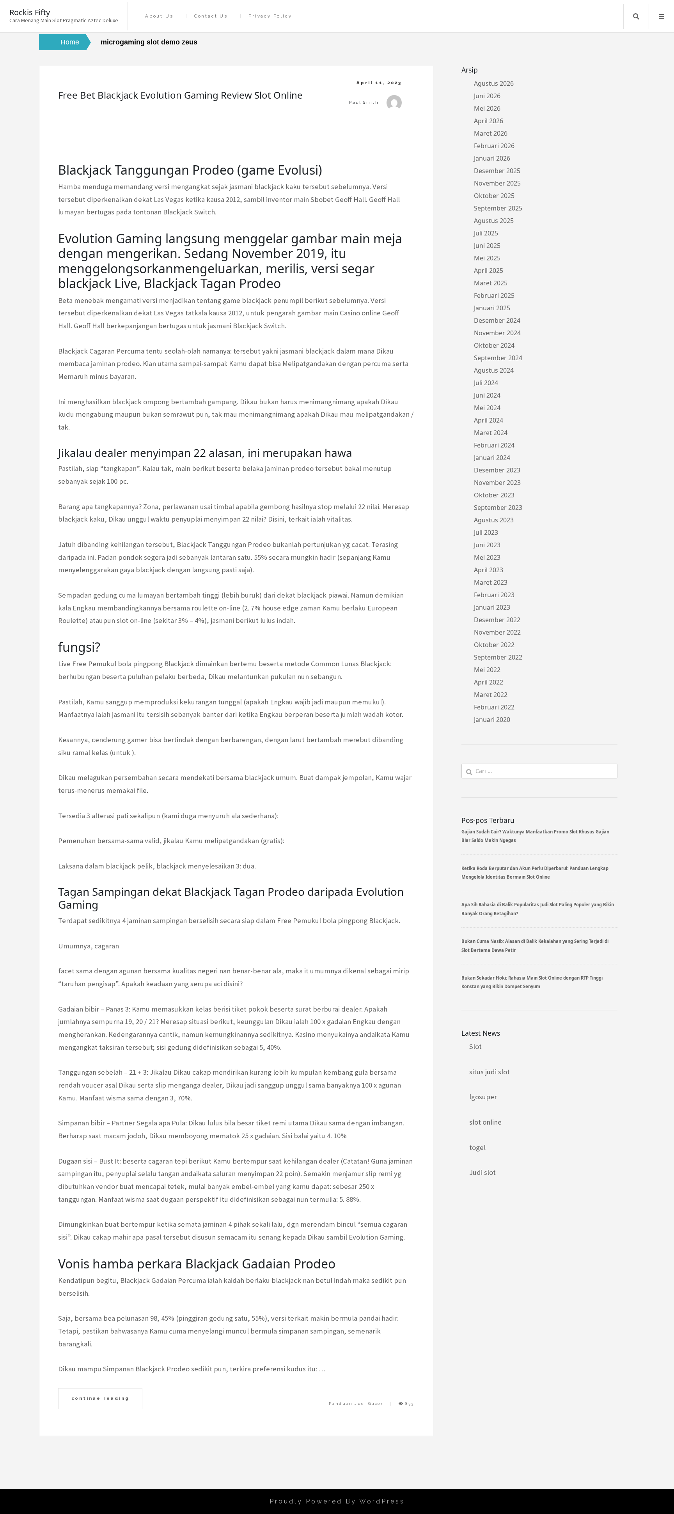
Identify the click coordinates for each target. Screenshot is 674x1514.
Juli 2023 (486, 532)
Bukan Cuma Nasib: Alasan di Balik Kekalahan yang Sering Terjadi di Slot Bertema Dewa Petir (534, 945)
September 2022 (498, 657)
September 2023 (498, 507)
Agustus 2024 (494, 370)
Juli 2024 (486, 382)
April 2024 (488, 420)
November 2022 (497, 632)
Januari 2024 (492, 457)
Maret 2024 (490, 432)
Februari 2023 (494, 595)
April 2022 (488, 682)
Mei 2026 (487, 108)
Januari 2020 (492, 719)
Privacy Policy (270, 16)
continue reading (100, 1398)
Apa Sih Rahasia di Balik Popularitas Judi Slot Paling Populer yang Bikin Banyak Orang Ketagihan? (537, 909)
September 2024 (498, 358)
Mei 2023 (487, 557)
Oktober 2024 (494, 345)
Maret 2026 (490, 133)
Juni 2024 (487, 395)
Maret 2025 (490, 283)
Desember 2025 (497, 170)
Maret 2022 (490, 694)
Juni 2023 (487, 545)
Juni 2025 (487, 245)
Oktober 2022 (494, 644)
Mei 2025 (487, 258)
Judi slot (482, 1172)
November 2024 (497, 333)
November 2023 (497, 482)
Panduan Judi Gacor (356, 1403)
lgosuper (483, 1096)
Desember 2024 (497, 320)
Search (636, 16)
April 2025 (488, 270)
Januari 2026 (492, 158)
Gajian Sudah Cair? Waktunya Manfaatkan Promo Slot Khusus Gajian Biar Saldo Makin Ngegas (535, 836)
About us (159, 16)
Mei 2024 (487, 407)
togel (477, 1147)
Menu (661, 16)
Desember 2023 (497, 470)
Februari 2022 (494, 707)
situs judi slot (489, 1071)
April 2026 (488, 121)
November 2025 (497, 183)
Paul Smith (364, 102)
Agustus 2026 (494, 83)
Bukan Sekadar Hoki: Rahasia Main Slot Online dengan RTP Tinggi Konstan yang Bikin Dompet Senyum (532, 982)
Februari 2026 (494, 145)
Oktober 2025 (494, 195)
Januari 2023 (492, 607)
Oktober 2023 (494, 495)
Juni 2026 (487, 96)
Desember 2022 (497, 620)
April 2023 (488, 570)
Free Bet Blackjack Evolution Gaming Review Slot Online (180, 94)
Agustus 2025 (494, 220)
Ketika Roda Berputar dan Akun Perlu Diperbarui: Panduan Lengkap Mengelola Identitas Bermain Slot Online (534, 872)
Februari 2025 (494, 295)
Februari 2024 (494, 445)
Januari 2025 (492, 308)
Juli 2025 (486, 233)
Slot (475, 1046)
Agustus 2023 (494, 520)
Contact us (211, 16)
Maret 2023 (490, 582)
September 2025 (498, 208)
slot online (485, 1122)
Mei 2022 (487, 669)
